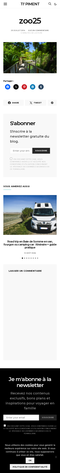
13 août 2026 (30, 253)
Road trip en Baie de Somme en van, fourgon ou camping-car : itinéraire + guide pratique (30, 244)
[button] (55, 4)
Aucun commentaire (38, 30)
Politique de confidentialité (30, 467)
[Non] (56, 457)
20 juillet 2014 (18, 30)
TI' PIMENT (30, 4)
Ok (30, 460)
